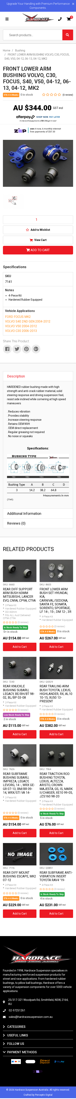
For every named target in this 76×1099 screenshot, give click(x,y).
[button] (38, 230)
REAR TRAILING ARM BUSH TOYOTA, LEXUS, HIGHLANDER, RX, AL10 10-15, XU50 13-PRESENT (56, 693)
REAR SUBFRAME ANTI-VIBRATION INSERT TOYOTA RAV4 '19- (56, 876)
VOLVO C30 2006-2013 (21, 331)
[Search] (67, 35)
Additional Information (24, 513)
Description (16, 376)
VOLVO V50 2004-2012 (21, 326)
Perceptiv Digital (43, 1095)
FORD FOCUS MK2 (18, 317)
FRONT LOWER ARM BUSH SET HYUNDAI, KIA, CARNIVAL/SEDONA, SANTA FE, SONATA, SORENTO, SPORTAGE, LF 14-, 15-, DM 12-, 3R (55, 600)
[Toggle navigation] (7, 19)
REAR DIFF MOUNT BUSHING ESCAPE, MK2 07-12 (19, 876)
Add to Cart (40, 250)
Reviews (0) (16, 523)
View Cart (40, 240)
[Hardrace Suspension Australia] (38, 17)
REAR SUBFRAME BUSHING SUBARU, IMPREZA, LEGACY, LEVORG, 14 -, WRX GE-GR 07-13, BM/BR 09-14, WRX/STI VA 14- (19, 783)
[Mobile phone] (60, 19)
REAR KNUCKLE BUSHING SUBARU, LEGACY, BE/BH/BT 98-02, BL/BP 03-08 (19, 691)
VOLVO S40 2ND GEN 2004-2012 (27, 321)
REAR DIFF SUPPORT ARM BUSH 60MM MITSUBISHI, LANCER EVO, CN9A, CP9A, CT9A (19, 594)
